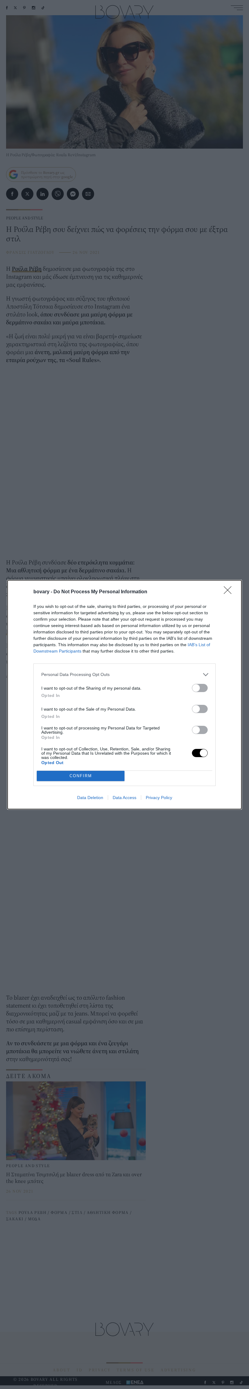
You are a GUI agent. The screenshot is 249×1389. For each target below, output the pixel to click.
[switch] (200, 688)
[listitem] (124, 674)
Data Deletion (90, 797)
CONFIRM (81, 776)
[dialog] (124, 694)
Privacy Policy (159, 797)
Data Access (124, 797)
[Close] (229, 592)
